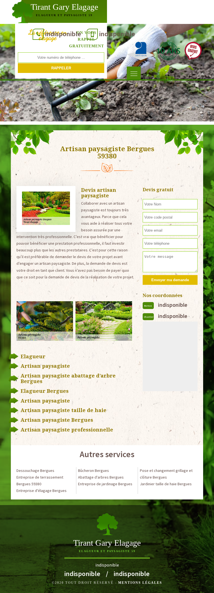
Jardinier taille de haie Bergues (166, 483)
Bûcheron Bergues (93, 470)
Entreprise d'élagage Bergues (41, 490)
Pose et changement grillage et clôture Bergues (166, 474)
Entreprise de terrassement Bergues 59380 (39, 480)
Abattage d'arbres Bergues (101, 477)
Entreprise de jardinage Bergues (105, 483)
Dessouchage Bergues (35, 470)
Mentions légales (140, 583)
